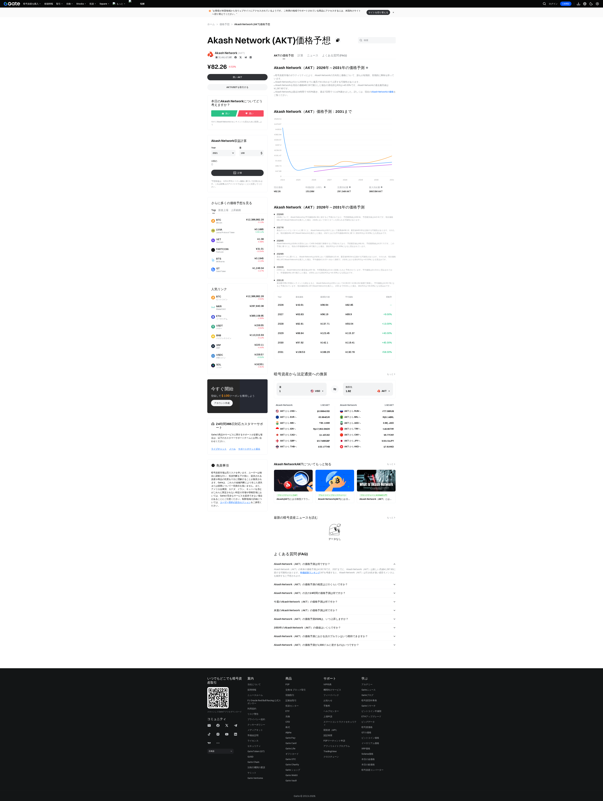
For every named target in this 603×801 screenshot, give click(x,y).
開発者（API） (330, 730)
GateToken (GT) (255, 751)
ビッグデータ (368, 721)
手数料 (326, 705)
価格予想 (225, 24)
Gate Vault (291, 780)
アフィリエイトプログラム (336, 746)
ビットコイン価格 (370, 737)
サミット (251, 772)
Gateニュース (368, 689)
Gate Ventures (255, 778)
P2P (287, 684)
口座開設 (566, 4)
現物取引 (289, 695)
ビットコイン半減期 (371, 711)
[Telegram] (245, 57)
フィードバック (331, 695)
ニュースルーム (255, 695)
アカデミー (366, 684)
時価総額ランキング (310, 572)
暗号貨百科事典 (369, 700)
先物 (287, 716)
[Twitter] (240, 57)
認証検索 (327, 735)
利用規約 (251, 708)
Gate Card (290, 743)
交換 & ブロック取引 (295, 689)
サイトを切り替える (378, 12)
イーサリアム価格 (370, 743)
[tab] (284, 55)
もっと (390, 374)
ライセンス (252, 740)
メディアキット (255, 730)
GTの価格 (366, 732)
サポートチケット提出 (249, 448)
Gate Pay (290, 737)
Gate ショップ (292, 769)
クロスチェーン (331, 756)
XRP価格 (365, 748)
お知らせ (327, 700)
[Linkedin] (251, 57)
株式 (287, 727)
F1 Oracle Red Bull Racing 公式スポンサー (264, 702)
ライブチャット (219, 448)
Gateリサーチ (368, 705)
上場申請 (327, 716)
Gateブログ (367, 695)
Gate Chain (253, 762)
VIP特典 (327, 684)
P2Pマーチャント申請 (334, 740)
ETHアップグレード (371, 716)
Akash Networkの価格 (382, 91)
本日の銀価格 (368, 764)
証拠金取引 (290, 700)
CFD (287, 721)
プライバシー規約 (256, 719)
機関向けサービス (332, 689)
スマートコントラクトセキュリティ (339, 723)
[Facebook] (235, 57)
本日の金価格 (368, 759)
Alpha (288, 732)
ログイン (553, 4)
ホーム (211, 24)
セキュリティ (254, 746)
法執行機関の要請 (256, 767)
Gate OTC (290, 759)
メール (232, 448)
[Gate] (12, 4)
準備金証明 (252, 735)
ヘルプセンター (331, 711)
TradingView (330, 751)
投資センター (292, 705)
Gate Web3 (291, 775)
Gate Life (290, 748)
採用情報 (251, 689)
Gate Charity (292, 764)
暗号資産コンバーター (372, 769)
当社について (254, 684)
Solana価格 (367, 753)
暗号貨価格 (366, 727)
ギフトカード (292, 753)
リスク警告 (252, 714)
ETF (287, 711)
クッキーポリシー (256, 724)
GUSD (250, 756)
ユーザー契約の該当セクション (235, 502)
